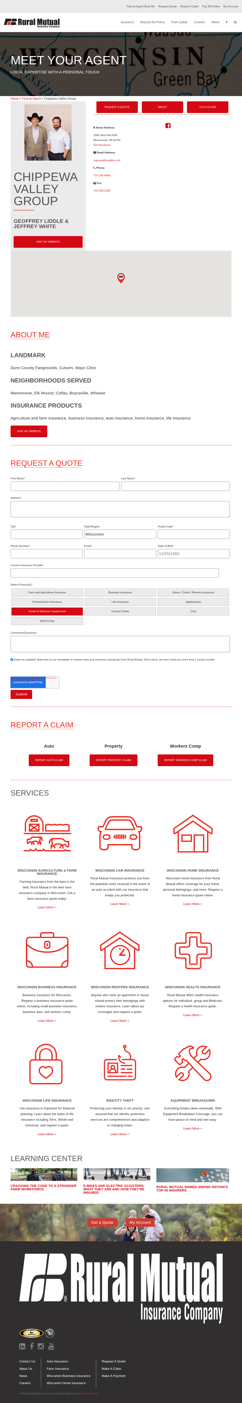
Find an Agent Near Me (140, 6)
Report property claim (113, 760)
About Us (25, 1369)
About (215, 22)
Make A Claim (111, 1369)
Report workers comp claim (185, 760)
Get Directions (101, 144)
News (23, 1376)
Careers (199, 22)
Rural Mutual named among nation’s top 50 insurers (192, 1188)
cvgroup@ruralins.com (106, 160)
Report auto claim (49, 760)
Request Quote (167, 6)
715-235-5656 (101, 175)
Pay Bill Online (211, 6)
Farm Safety (179, 22)
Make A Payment (114, 1376)
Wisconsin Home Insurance (66, 1383)
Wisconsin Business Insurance (68, 1376)
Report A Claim (189, 6)
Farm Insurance (58, 1369)
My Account (230, 6)
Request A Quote (117, 107)
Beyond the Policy (152, 22)
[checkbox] (120, 607)
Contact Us (27, 1361)
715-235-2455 (101, 190)
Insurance (127, 22)
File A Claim (207, 107)
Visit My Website (48, 241)
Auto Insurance (57, 1361)
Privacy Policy (91, 1393)
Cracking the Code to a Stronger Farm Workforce (43, 1187)
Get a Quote (102, 1222)
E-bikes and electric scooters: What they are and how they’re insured (113, 1189)
